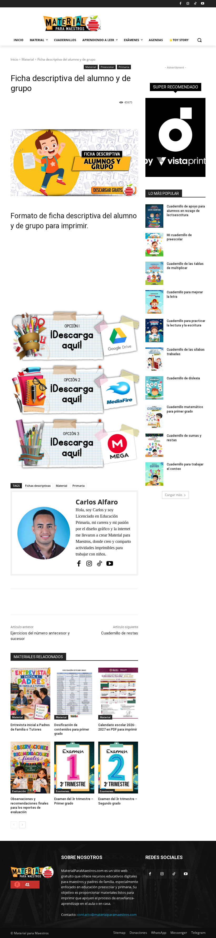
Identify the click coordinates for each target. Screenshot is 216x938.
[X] (59, 116)
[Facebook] (181, 4)
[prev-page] (14, 824)
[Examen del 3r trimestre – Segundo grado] (118, 767)
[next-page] (22, 824)
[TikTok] (195, 4)
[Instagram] (188, 4)
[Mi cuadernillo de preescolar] (154, 244)
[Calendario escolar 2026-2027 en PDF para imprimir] (118, 693)
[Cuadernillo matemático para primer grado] (154, 416)
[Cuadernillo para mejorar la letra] (154, 302)
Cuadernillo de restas (119, 633)
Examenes (62, 791)
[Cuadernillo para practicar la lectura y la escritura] (154, 330)
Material (28, 59)
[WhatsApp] (83, 116)
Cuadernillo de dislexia (183, 378)
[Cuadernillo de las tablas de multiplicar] (154, 273)
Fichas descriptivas (38, 486)
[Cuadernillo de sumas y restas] (154, 445)
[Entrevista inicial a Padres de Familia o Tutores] (30, 693)
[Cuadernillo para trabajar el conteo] (154, 474)
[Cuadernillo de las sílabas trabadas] (154, 359)
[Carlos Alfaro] (43, 533)
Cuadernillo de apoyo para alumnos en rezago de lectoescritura (186, 211)
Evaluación (19, 791)
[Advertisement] (74, 273)
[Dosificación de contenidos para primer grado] (74, 693)
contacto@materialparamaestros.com (107, 914)
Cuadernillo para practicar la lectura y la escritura (186, 323)
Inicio (14, 59)
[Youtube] (202, 4)
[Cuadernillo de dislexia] (154, 388)
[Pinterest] (71, 116)
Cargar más (173, 495)
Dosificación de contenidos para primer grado (71, 729)
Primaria (124, 67)
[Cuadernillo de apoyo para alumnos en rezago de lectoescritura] (154, 216)
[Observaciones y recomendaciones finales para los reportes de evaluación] (30, 767)
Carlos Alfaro (97, 502)
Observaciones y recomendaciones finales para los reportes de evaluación (29, 805)
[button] (199, 40)
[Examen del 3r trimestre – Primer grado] (74, 767)
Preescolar (107, 67)
